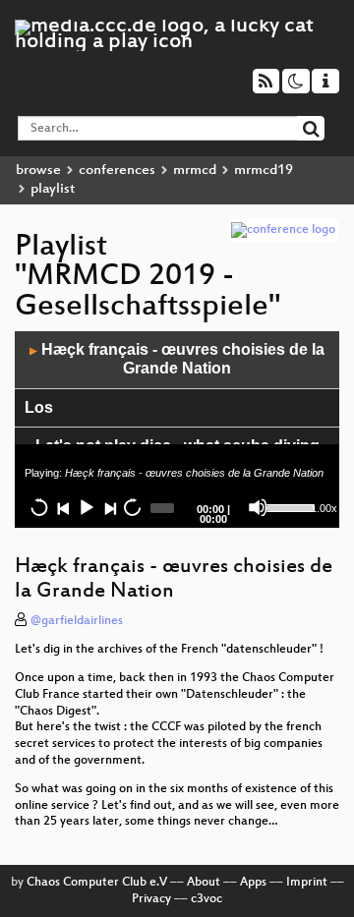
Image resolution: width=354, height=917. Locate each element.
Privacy (151, 899)
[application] (177, 429)
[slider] (286, 506)
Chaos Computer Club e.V (97, 882)
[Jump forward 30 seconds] (132, 507)
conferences (117, 170)
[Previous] (63, 507)
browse (38, 170)
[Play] (85, 507)
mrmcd (194, 170)
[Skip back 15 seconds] (39, 507)
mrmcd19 (263, 170)
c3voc (206, 899)
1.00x (324, 508)
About (203, 882)
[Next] (109, 507)
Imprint (306, 882)
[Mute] (257, 507)
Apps (253, 882)
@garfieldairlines (76, 621)
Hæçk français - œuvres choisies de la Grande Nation (177, 358)
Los (39, 407)
